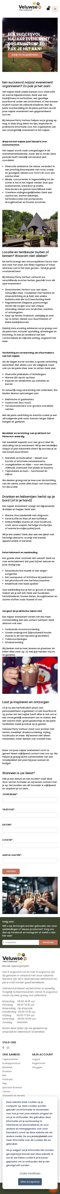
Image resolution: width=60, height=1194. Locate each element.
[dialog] (30, 1142)
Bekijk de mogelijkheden (25, 54)
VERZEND (11, 871)
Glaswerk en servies (13, 1095)
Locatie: (7, 839)
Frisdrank (7, 1079)
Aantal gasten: (12, 855)
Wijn (4, 1083)
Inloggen (37, 1067)
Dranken (7, 1071)
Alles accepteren (30, 1181)
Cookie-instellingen (30, 1173)
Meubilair (7, 1067)
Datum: (7, 824)
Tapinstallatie (10, 1059)
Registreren (38, 1063)
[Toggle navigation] (55, 9)
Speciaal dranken (12, 1087)
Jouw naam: (10, 794)
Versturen (48, 942)
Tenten (6, 1091)
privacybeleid (39, 1136)
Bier (4, 1075)
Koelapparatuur (11, 1063)
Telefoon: (8, 809)
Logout (36, 1059)
